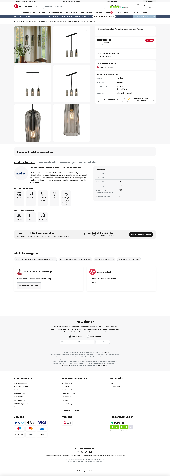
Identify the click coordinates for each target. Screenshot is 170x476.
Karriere (65, 400)
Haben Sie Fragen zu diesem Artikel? (141, 99)
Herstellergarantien (21, 403)
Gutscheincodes (68, 393)
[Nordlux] (21, 173)
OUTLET (136, 12)
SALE (108, 12)
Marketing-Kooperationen (72, 390)
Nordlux (120, 78)
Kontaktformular (66, 365)
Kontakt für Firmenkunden (141, 234)
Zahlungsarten (19, 400)
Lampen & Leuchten (20, 21)
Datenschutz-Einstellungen (53, 455)
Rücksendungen (20, 397)
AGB (111, 383)
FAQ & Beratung (20, 383)
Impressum (114, 390)
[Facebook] (79, 451)
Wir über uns (67, 383)
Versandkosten (20, 393)
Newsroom (66, 407)
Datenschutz (115, 386)
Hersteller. (108, 352)
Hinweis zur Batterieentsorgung (92, 455)
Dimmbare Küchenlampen (104, 259)
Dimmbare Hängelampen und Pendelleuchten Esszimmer (35, 259)
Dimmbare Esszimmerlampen (129, 259)
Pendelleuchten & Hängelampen (46, 21)
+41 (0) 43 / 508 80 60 (100, 233)
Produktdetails (48, 162)
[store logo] (25, 6)
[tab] (24, 162)
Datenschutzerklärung (102, 365)
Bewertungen (68, 162)
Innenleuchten (31, 21)
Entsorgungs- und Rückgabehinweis (114, 455)
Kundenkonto (19, 407)
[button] (32, 84)
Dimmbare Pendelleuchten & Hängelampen (75, 259)
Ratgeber (75, 410)
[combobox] (74, 6)
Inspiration (66, 410)
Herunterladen (88, 162)
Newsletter (66, 386)
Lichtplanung (67, 403)
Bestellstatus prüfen (22, 386)
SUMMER (104, 17)
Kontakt (17, 390)
